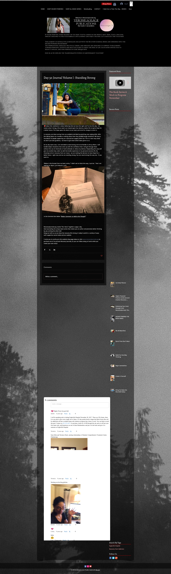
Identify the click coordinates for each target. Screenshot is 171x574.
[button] (114, 4)
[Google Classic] (116, 427)
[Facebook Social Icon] (85, 435)
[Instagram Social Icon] (88, 435)
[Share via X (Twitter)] (49, 250)
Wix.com (98, 439)
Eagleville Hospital (114, 415)
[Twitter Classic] (113, 427)
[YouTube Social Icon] (90, 435)
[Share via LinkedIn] (54, 250)
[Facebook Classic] (110, 427)
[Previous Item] (112, 82)
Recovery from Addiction (116, 418)
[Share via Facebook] (45, 250)
